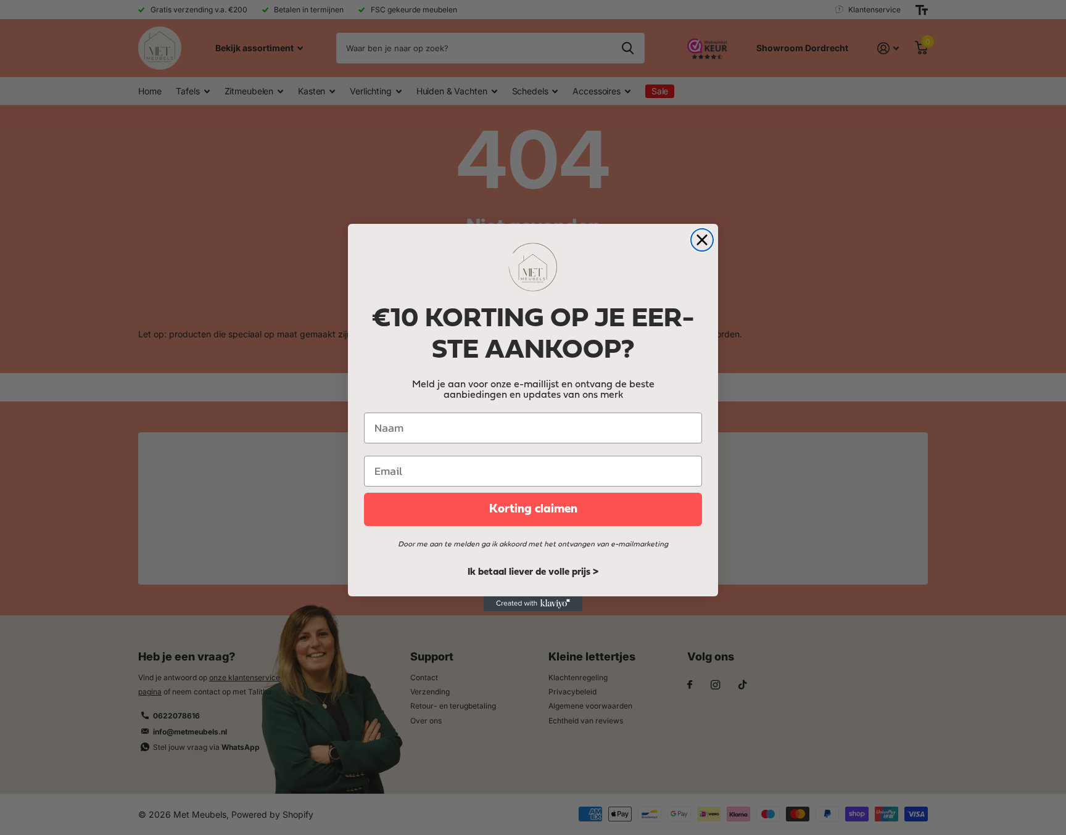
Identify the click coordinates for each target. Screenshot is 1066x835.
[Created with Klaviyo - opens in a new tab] (533, 603)
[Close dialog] (702, 240)
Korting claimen (533, 509)
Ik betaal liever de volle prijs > (533, 572)
